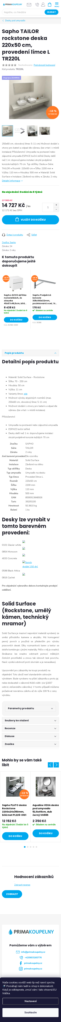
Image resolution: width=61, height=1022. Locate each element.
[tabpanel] (16, 299)
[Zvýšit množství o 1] (56, 205)
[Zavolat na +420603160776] (37, 4)
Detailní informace (11, 180)
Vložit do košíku (33, 220)
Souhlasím (30, 1012)
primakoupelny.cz (33, 963)
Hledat (51, 12)
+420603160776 (33, 957)
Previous (50, 764)
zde (25, 393)
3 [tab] (30, 847)
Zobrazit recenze (22, 884)
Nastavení (31, 1001)
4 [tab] (33, 847)
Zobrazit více (12, 895)
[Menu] (56, 4)
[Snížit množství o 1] (56, 209)
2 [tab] (27, 847)
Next (56, 764)
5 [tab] (36, 847)
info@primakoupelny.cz (33, 952)
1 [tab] (25, 847)
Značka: (9, 242)
